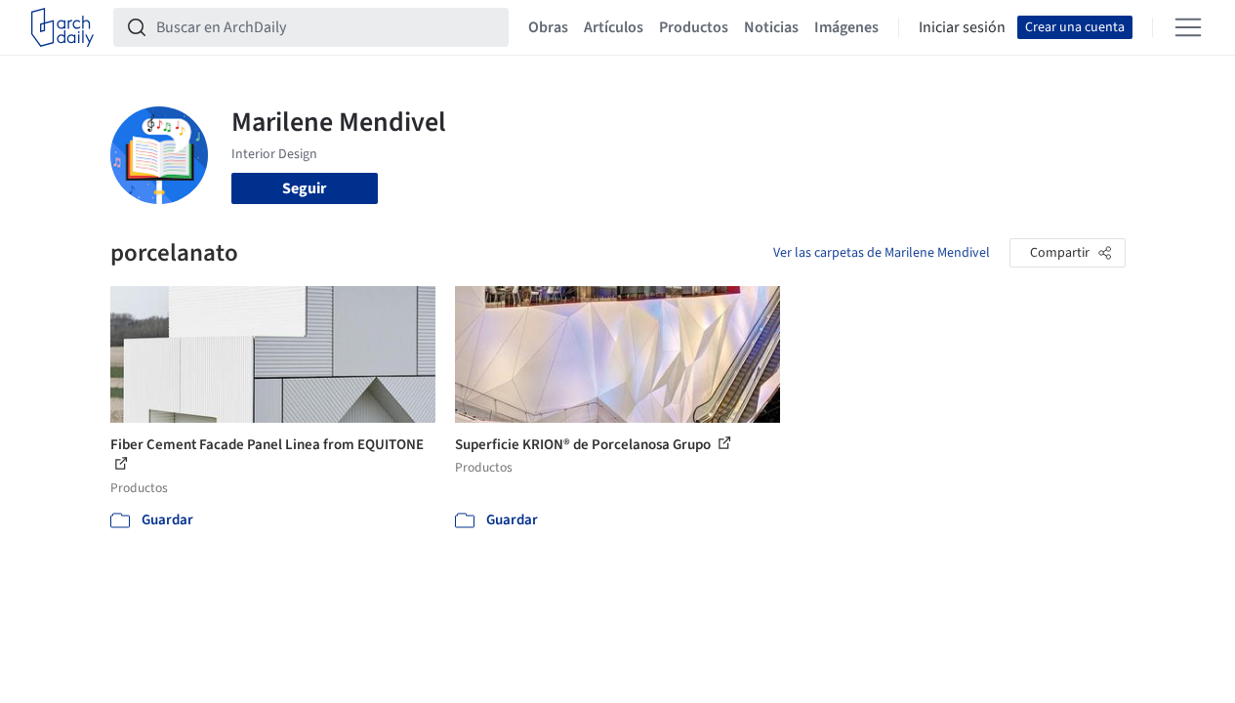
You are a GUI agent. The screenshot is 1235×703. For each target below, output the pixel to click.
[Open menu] (1188, 27)
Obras (548, 27)
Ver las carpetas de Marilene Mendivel (881, 253)
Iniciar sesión (962, 27)
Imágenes (846, 27)
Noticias (771, 27)
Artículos (613, 27)
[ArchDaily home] (62, 27)
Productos (693, 27)
